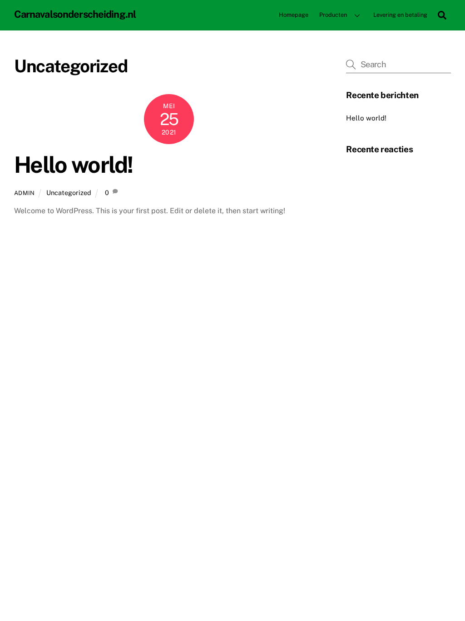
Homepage (293, 14)
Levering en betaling (400, 14)
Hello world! (73, 164)
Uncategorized (68, 192)
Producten (333, 14)
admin (24, 193)
